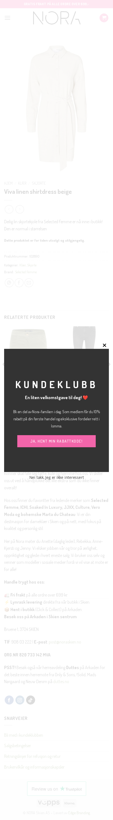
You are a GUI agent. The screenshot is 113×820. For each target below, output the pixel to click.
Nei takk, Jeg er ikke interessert (56, 477)
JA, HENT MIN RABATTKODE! (56, 441)
